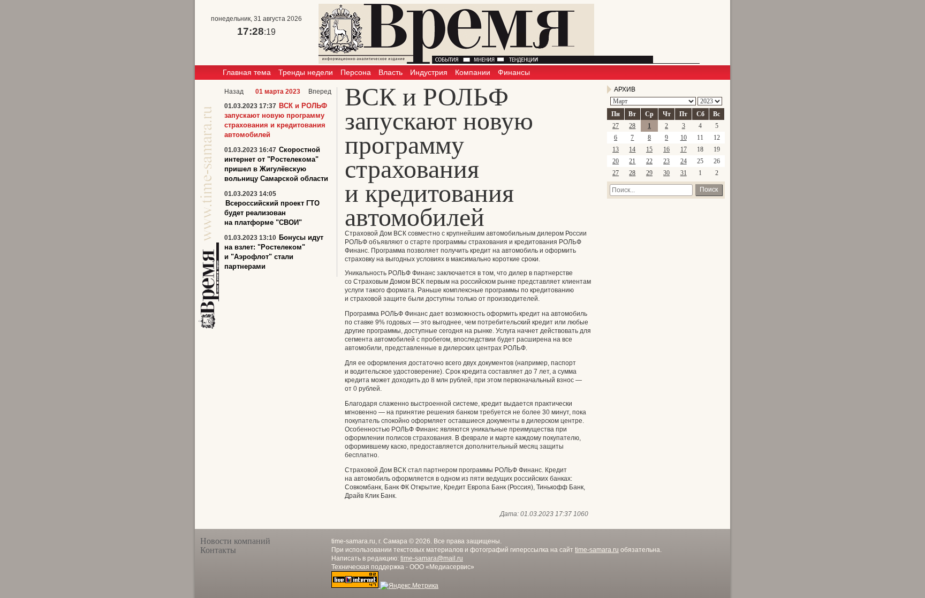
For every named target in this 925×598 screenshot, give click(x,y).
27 (615, 126)
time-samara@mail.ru (431, 558)
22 (649, 161)
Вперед (319, 91)
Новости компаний (235, 541)
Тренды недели (305, 72)
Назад (234, 91)
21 (632, 161)
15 (649, 149)
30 (666, 173)
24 (683, 161)
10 (683, 137)
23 (666, 161)
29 (649, 173)
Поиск (709, 189)
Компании (472, 72)
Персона (355, 72)
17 (683, 149)
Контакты (218, 550)
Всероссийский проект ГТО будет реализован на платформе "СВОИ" (272, 212)
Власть (390, 72)
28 (632, 126)
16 (666, 149)
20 (615, 161)
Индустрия (429, 72)
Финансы (514, 72)
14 (632, 149)
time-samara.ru (597, 550)
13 (615, 149)
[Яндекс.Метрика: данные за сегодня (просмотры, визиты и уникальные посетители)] (409, 585)
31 (683, 173)
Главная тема (247, 72)
